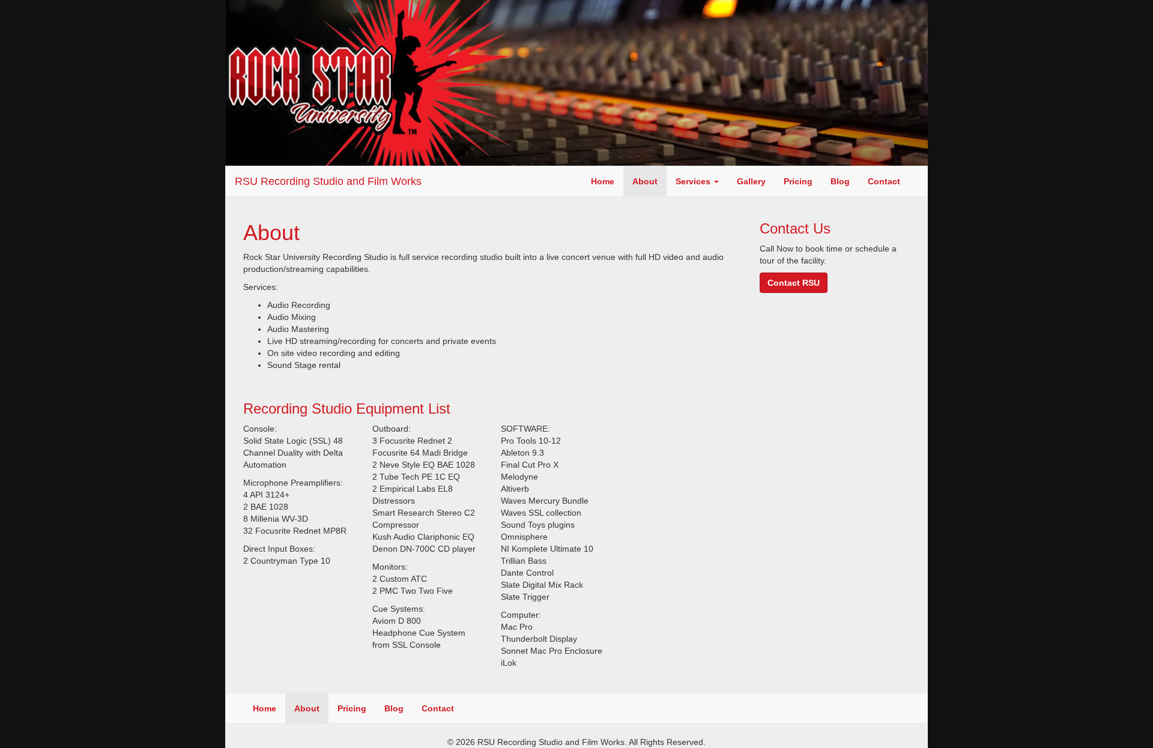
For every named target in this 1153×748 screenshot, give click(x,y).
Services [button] (694, 181)
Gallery (751, 181)
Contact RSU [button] (793, 283)
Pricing (798, 181)
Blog (840, 181)
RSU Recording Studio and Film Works (328, 181)
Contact (884, 181)
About (645, 181)
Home (602, 181)
